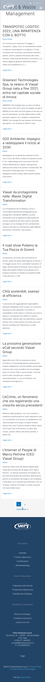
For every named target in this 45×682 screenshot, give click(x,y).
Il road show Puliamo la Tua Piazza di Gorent (20, 247)
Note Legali (30, 669)
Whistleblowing (23, 565)
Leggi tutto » (7, 70)
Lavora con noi (22, 622)
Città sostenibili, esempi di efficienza (21, 293)
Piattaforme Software (22, 594)
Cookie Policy (17, 669)
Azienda (22, 553)
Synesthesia (25, 677)
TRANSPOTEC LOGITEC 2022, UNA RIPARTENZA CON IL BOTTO (22, 31)
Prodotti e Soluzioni (22, 618)
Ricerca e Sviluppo (22, 614)
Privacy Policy (35, 666)
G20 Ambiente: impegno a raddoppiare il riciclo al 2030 (21, 143)
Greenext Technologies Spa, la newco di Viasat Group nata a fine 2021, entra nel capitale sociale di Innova (22, 88)
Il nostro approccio (22, 557)
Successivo (22, 509)
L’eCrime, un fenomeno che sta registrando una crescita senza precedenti (22, 401)
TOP (22, 656)
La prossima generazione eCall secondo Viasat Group (22, 347)
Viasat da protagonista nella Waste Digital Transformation (20, 196)
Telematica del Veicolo (23, 585)
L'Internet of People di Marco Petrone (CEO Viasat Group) (19, 454)
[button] (30, 3)
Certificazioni (22, 561)
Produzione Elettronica (22, 589)
